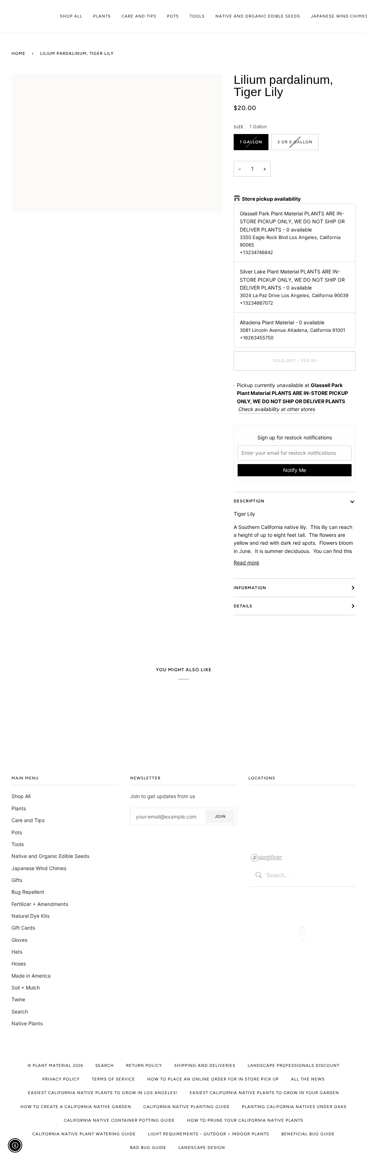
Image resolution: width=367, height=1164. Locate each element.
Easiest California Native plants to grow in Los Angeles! (102, 1092)
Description (249, 501)
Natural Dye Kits (30, 916)
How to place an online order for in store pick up (213, 1079)
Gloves (19, 940)
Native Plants (27, 1023)
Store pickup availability (271, 199)
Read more (246, 562)
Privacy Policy (61, 1079)
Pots (16, 832)
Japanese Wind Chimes (38, 868)
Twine (18, 999)
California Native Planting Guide (186, 1106)
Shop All (20, 796)
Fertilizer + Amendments (39, 904)
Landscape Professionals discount (293, 1065)
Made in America (31, 976)
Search (19, 1011)
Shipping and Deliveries (204, 1065)
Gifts (16, 880)
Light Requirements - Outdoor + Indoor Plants (208, 1133)
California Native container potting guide (119, 1120)
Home (18, 53)
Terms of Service (113, 1079)
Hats (16, 952)
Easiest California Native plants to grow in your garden (264, 1092)
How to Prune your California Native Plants (245, 1120)
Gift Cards (23, 928)
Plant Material (52, 1065)
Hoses (18, 963)
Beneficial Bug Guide (308, 1133)
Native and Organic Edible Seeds (50, 856)
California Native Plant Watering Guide (84, 1133)
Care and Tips (27, 820)
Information (250, 587)
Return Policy (144, 1065)
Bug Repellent (27, 892)
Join (220, 816)
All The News (308, 1079)
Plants (18, 808)
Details (243, 606)
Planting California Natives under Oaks (294, 1106)
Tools (17, 844)
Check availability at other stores (276, 409)
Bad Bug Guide (148, 1147)
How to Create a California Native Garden (75, 1106)
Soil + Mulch (25, 987)
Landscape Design (201, 1147)
